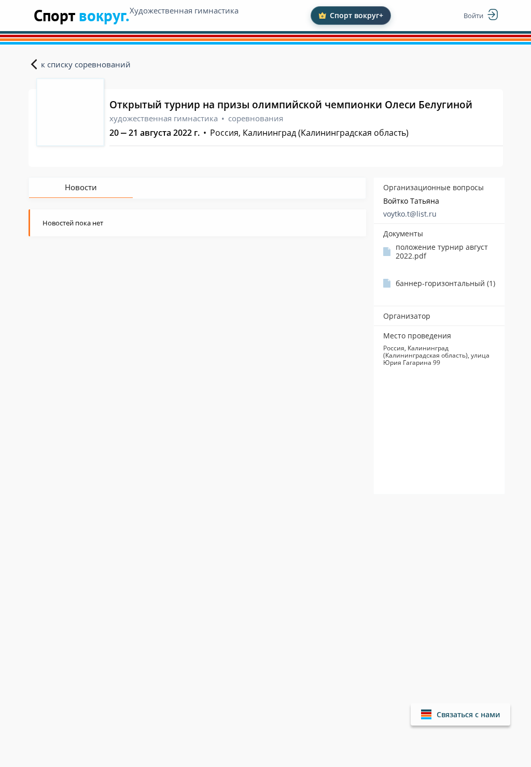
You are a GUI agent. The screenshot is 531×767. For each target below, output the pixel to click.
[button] (460, 714)
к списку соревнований (86, 64)
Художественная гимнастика (184, 10)
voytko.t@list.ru (410, 213)
